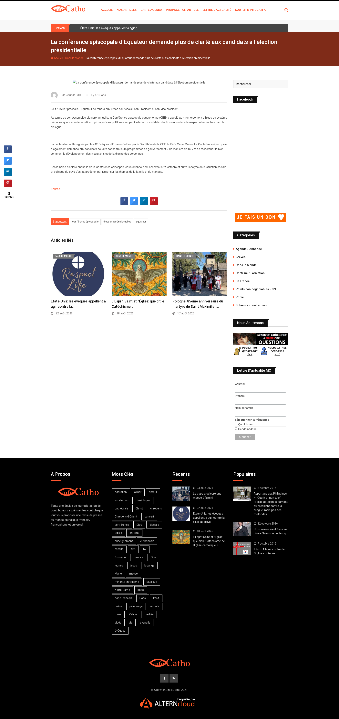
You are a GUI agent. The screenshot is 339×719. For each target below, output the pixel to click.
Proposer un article (182, 10)
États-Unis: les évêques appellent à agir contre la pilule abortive (124, 28)
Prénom (240, 395)
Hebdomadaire (247, 428)
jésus (133, 565)
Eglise (118, 532)
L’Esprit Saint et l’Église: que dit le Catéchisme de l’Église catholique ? (209, 541)
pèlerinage (136, 606)
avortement (122, 500)
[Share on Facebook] (124, 204)
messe (133, 573)
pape (141, 589)
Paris (142, 598)
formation (121, 557)
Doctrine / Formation (250, 273)
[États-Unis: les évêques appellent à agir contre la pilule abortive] (181, 514)
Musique (152, 581)
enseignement (124, 541)
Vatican (133, 614)
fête (153, 557)
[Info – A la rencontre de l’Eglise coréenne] (242, 548)
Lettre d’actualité (216, 10)
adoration (121, 492)
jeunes (119, 565)
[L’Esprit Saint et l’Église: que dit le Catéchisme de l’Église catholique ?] (181, 537)
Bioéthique (143, 500)
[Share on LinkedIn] (8, 175)
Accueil (107, 10)
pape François (123, 598)
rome (118, 614)
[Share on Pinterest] (154, 204)
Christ (139, 508)
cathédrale (121, 508)
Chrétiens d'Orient (126, 516)
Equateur (141, 221)
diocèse (154, 524)
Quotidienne (245, 424)
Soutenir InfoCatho (250, 10)
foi (144, 549)
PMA (156, 598)
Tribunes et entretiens (251, 305)
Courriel (240, 383)
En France (243, 281)
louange (149, 565)
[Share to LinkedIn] (144, 204)
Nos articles (127, 10)
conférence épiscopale (85, 221)
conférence (122, 524)
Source (55, 189)
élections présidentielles (117, 221)
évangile (145, 622)
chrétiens (156, 508)
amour (153, 492)
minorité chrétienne (127, 581)
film (133, 549)
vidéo (118, 622)
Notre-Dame (122, 589)
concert (149, 516)
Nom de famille (244, 407)
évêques (120, 630)
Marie (118, 573)
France (139, 557)
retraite (154, 606)
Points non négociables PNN (256, 289)
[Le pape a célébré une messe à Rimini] (181, 494)
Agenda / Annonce (249, 249)
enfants (134, 532)
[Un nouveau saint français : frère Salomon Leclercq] (242, 529)
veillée (150, 614)
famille (119, 549)
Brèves (240, 257)
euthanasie (147, 541)
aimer (137, 492)
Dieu (139, 524)
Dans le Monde (74, 58)
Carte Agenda (151, 10)
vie (130, 622)
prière (118, 606)
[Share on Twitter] (134, 204)
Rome (240, 297)
